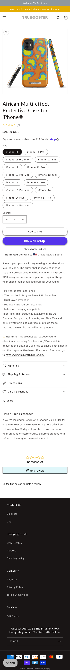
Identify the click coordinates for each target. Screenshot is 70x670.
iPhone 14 (44, 190)
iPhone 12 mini (47, 159)
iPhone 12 (12, 167)
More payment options (35, 249)
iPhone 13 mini (47, 174)
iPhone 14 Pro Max (18, 205)
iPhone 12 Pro (36, 167)
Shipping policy (15, 558)
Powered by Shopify (42, 668)
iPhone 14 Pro (42, 197)
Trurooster (30, 668)
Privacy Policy (15, 587)
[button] (4, 18)
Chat (9, 521)
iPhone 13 (12, 182)
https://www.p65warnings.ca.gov (25, 354)
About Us (12, 579)
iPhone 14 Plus (15, 197)
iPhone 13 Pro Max (18, 190)
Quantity (7, 213)
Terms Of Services (17, 594)
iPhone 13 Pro (36, 182)
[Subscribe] (59, 641)
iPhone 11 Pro (36, 152)
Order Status (14, 543)
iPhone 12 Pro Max (18, 174)
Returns (11, 550)
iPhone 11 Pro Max (17, 159)
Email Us (12, 513)
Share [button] (9, 400)
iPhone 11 (12, 152)
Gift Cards (13, 616)
